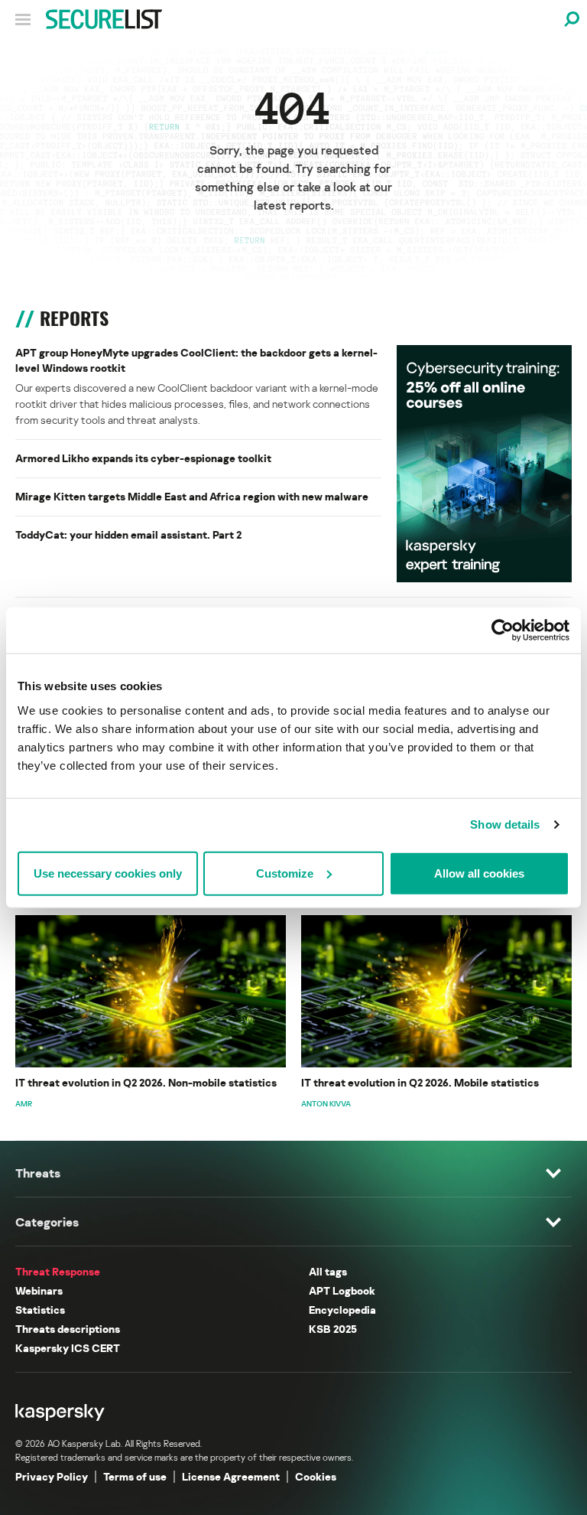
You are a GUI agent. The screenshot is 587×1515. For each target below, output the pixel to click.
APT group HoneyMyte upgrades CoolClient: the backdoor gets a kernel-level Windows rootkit (196, 360)
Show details (505, 824)
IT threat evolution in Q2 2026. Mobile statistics (420, 1082)
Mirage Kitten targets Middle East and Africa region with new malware (191, 496)
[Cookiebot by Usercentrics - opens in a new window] (502, 630)
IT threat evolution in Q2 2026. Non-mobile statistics (146, 1082)
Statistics (40, 1309)
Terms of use (135, 1476)
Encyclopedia (342, 1309)
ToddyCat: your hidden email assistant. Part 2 (128, 534)
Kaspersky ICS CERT (67, 1347)
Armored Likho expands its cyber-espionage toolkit (143, 457)
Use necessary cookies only (108, 872)
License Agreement (231, 1476)
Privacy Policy (51, 1476)
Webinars (39, 1290)
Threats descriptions (67, 1328)
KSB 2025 (333, 1328)
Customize (284, 872)
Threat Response (57, 1271)
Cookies (315, 1476)
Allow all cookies (479, 872)
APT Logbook (342, 1290)
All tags (328, 1271)
